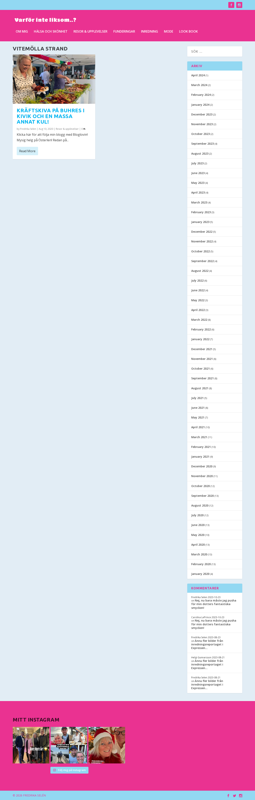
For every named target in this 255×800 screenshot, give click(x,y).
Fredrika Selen (28, 129)
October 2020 (200, 486)
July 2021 (197, 398)
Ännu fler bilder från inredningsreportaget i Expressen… (207, 644)
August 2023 (199, 153)
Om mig (22, 32)
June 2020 (198, 525)
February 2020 (201, 564)
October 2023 (200, 134)
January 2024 (200, 105)
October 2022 (200, 251)
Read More (27, 151)
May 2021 (197, 417)
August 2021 (199, 388)
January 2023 (200, 222)
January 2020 (200, 574)
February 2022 (201, 329)
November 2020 (202, 476)
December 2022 (201, 231)
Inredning (149, 32)
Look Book (188, 32)
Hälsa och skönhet (51, 32)
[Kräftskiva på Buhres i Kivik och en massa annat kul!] (54, 79)
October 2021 (200, 368)
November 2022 (202, 241)
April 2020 (198, 544)
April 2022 (198, 310)
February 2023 (201, 212)
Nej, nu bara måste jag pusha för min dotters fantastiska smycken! (213, 604)
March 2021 (199, 437)
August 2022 (199, 271)
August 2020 (199, 505)
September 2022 (202, 261)
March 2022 (199, 320)
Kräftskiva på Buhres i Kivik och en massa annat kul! (50, 116)
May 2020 (197, 535)
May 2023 (197, 183)
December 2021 (201, 349)
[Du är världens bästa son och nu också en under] (69, 745)
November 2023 (202, 124)
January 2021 (200, 456)
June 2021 (198, 408)
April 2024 (198, 75)
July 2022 (197, 280)
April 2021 (198, 427)
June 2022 (198, 290)
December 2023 (201, 114)
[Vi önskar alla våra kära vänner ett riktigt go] (31, 745)
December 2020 (201, 466)
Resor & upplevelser (90, 32)
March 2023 (199, 202)
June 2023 (198, 173)
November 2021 (202, 359)
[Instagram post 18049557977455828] (106, 745)
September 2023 (202, 143)
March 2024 (199, 85)
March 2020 (199, 554)
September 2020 (202, 496)
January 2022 (200, 339)
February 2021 (201, 447)
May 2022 (197, 300)
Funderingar (124, 32)
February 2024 (201, 95)
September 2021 (202, 378)
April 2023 (198, 192)
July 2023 (197, 163)
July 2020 (197, 515)
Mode (168, 32)
